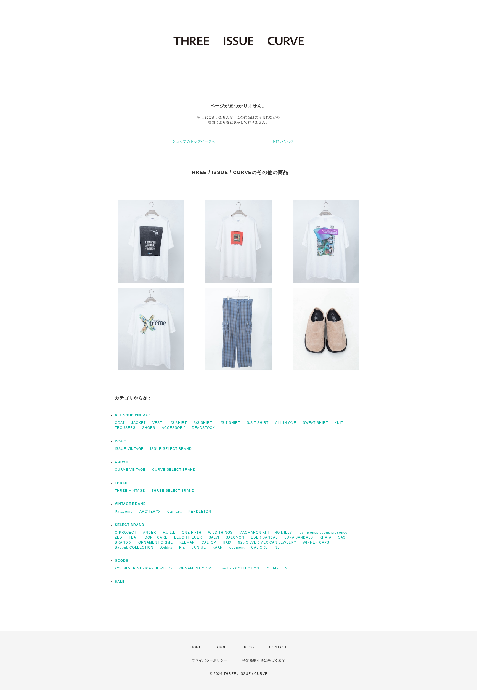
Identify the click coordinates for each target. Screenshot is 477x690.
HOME (196, 647)
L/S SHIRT (178, 423)
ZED (118, 537)
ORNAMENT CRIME (155, 542)
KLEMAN (187, 542)
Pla (182, 547)
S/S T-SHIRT (258, 423)
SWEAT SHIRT (315, 423)
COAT (120, 423)
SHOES (148, 428)
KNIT (339, 423)
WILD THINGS (220, 532)
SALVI (214, 537)
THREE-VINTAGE (130, 491)
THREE (121, 483)
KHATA (326, 537)
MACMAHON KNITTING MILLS (265, 532)
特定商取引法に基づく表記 (263, 660)
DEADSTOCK (203, 428)
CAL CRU (259, 547)
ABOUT (222, 647)
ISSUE (120, 441)
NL (277, 547)
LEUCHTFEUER (188, 537)
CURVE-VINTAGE (130, 470)
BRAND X (123, 542)
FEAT (133, 537)
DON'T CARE (156, 537)
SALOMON (235, 537)
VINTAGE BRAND (130, 504)
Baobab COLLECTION (134, 547)
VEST (157, 423)
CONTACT (278, 647)
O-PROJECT (125, 532)
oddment (237, 547)
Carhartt (174, 512)
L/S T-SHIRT (229, 423)
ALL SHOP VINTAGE (133, 415)
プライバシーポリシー (209, 660)
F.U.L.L (169, 532)
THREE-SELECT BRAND (173, 491)
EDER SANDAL (264, 537)
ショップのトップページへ (193, 141)
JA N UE (199, 547)
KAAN (218, 547)
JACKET (138, 423)
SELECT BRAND (129, 525)
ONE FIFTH (192, 532)
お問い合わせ (283, 141)
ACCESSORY (173, 428)
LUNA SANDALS (298, 537)
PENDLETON (199, 512)
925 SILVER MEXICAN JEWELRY (267, 542)
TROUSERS (125, 428)
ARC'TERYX (150, 512)
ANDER (149, 532)
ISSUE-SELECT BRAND (171, 449)
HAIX (227, 542)
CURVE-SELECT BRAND (174, 470)
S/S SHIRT (203, 423)
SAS (342, 537)
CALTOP (209, 542)
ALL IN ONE (285, 423)
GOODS (121, 561)
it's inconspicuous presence (323, 532)
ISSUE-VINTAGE (129, 449)
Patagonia (124, 512)
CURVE (121, 462)
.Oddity (166, 547)
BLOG (249, 647)
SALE (120, 582)
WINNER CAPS (316, 542)
